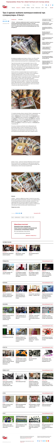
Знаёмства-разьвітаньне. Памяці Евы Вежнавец (47, 405)
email (32, 441)
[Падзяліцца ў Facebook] (3, 21)
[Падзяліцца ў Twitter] (6, 21)
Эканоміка (23, 7)
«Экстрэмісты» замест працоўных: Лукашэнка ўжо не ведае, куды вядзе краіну (47, 317)
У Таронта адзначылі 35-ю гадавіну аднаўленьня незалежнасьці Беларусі (46, 48)
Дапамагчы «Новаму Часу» (31, 235)
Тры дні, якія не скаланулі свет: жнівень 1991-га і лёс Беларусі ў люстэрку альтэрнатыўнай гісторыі (8, 383)
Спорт (46, 7)
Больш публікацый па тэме (47, 261)
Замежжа (28, 7)
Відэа (51, 7)
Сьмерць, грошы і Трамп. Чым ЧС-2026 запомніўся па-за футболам (8, 426)
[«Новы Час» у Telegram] (52, 5)
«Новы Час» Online (28, 438)
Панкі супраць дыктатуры (21, 381)
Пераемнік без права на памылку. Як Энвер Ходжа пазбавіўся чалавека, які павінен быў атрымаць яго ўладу (34, 384)
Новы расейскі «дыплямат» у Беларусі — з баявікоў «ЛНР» (34, 295)
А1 (30, 217)
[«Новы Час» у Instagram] (50, 5)
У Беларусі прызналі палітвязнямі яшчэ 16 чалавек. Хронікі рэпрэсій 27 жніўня (47, 23)
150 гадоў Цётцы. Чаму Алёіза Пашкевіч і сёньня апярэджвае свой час (46, 360)
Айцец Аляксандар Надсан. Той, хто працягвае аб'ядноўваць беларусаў (21, 406)
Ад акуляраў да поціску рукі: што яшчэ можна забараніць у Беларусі (47, 338)
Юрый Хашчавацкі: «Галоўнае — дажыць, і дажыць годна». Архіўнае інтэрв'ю (34, 406)
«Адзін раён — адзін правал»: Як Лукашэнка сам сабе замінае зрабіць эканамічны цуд (34, 317)
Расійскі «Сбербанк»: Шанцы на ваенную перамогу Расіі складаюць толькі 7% (47, 43)
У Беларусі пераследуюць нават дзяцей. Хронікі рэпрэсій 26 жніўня (47, 38)
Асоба (42, 7)
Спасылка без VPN (6, 23)
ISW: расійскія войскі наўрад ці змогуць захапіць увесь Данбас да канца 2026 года (47, 57)
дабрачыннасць (17, 217)
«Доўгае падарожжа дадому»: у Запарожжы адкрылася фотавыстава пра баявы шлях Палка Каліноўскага (8, 361)
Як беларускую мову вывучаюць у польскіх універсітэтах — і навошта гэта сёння (34, 339)
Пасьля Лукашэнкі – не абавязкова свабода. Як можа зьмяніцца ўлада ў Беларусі (20, 296)
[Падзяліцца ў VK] (8, 21)
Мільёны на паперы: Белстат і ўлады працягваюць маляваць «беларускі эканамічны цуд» (8, 317)
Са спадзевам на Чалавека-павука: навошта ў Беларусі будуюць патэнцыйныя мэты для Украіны (21, 274)
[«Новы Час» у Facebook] (46, 5)
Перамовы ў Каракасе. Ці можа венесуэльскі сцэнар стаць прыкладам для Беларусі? (21, 339)
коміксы (23, 217)
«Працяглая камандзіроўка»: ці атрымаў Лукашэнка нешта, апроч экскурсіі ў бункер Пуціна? (47, 296)
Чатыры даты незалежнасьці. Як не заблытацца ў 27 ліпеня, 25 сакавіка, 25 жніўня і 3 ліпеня (47, 383)
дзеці (12, 217)
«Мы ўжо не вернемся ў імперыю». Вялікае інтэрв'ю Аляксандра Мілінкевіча (8, 295)
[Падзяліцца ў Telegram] (5, 21)
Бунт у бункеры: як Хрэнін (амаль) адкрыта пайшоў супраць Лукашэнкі (33, 274)
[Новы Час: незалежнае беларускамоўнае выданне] (6, 6)
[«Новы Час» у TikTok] (48, 5)
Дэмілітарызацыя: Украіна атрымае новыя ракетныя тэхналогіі (46, 67)
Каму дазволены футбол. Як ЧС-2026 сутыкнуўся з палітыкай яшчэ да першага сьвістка (47, 426)
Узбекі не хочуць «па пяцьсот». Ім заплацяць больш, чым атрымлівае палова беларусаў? (46, 274)
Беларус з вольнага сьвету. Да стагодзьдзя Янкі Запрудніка (8, 406)
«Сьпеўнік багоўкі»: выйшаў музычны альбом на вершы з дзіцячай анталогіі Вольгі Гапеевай (21, 360)
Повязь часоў (38, 7)
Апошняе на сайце (46, 20)
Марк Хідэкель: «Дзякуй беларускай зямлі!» (20, 254)
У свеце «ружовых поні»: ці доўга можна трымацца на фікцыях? (21, 317)
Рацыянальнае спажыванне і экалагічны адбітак (8, 254)
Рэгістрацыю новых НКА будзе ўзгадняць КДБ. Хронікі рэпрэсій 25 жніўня (47, 52)
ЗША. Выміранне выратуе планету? (34, 254)
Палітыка (13, 7)
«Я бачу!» (27, 217)
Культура (32, 7)
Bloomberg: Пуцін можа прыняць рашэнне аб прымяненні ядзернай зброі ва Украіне (47, 33)
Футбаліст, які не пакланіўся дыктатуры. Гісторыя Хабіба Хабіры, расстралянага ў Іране (34, 426)
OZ (33, 217)
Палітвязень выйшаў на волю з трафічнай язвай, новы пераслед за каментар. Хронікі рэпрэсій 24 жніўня (47, 62)
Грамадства (18, 7)
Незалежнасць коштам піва (8, 337)
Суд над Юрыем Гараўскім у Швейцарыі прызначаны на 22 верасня (47, 28)
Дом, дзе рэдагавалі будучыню (33, 359)
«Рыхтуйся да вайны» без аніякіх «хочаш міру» (7, 273)
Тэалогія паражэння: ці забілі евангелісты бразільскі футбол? (21, 426)
